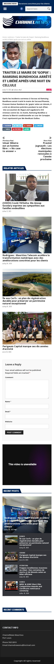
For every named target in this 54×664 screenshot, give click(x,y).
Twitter (18, 126)
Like (49, 90)
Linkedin (39, 126)
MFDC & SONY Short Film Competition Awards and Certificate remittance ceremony (30, 587)
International (23, 565)
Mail (27, 129)
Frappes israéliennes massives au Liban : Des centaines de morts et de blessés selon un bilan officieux (33, 571)
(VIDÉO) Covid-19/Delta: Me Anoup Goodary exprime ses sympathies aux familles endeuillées (23, 205)
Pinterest (18, 129)
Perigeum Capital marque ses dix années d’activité (25, 347)
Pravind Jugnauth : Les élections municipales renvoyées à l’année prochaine (43, 150)
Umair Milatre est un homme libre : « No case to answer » (11, 146)
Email (8, 411)
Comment (9, 377)
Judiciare (11, 37)
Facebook (8, 126)
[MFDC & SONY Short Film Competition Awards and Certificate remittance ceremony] (11, 586)
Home (5, 37)
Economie (22, 553)
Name (8, 401)
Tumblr (7, 129)
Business (22, 536)
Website (8, 421)
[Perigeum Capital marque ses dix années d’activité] (27, 328)
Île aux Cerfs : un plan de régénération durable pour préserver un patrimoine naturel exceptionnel (24, 301)
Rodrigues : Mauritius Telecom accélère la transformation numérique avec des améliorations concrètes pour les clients (26, 258)
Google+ (29, 126)
